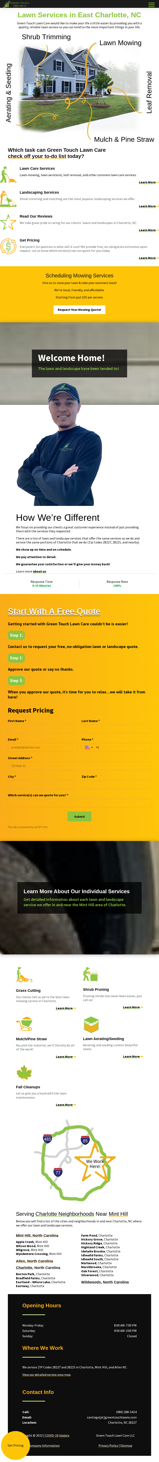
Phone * (87, 739)
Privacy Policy (108, 1445)
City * (12, 776)
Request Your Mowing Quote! (79, 309)
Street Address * (20, 758)
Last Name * (91, 721)
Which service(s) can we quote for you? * (38, 795)
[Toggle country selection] (89, 747)
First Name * (17, 721)
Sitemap (126, 1445)
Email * (13, 739)
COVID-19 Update (57, 1435)
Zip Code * (89, 776)
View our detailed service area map (46, 1374)
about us (39, 571)
